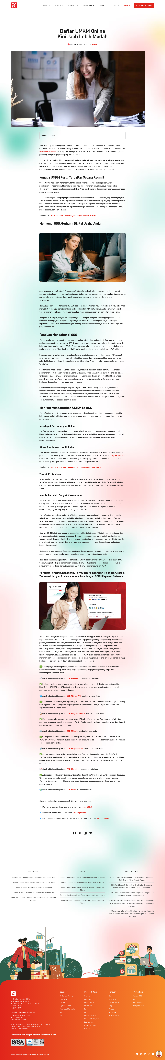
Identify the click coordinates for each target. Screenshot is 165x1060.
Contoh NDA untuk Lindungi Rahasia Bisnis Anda (33, 887)
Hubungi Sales (138, 1002)
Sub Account (88, 1022)
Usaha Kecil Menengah (67, 996)
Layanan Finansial (65, 1006)
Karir (134, 999)
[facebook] (136, 1054)
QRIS (85, 1012)
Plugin (86, 1009)
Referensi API (113, 1012)
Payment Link (88, 1006)
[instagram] (149, 1054)
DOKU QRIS (71, 790)
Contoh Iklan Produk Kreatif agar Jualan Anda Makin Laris (82, 895)
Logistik (62, 1002)
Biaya (101, 5)
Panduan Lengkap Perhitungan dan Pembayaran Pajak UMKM (75, 467)
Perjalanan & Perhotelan (67, 1009)
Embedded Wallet (90, 1025)
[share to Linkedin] (85, 833)
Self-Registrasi (79, 813)
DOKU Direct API (73, 696)
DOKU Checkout (73, 679)
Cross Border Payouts (91, 1019)
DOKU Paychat (72, 769)
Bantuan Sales (103, 819)
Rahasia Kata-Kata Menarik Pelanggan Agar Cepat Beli (33, 877)
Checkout (87, 996)
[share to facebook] (74, 833)
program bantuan (117, 456)
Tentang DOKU (138, 996)
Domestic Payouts (90, 1015)
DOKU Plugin (72, 731)
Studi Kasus (113, 999)
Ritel (61, 1015)
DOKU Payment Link (75, 749)
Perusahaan (63, 999)
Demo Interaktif (114, 1002)
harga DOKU (86, 807)
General (94, 44)
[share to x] (80, 833)
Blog (110, 1006)
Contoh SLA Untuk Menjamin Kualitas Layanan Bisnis (33, 892)
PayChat (87, 1029)
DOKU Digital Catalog (75, 714)
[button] (47, 5)
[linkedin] (145, 1054)
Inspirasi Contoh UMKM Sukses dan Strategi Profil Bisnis (33, 882)
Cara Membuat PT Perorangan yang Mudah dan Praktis (73, 216)
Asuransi (62, 1012)
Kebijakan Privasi (138, 1006)
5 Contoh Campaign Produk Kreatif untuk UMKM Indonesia (82, 877)
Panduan (111, 1009)
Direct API (87, 999)
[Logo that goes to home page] (13, 993)
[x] (141, 1054)
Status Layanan (114, 1015)
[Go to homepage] (14, 5)
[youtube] (153, 1054)
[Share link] (90, 833)
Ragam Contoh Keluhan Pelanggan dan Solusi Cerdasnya (82, 882)
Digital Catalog (89, 1002)
